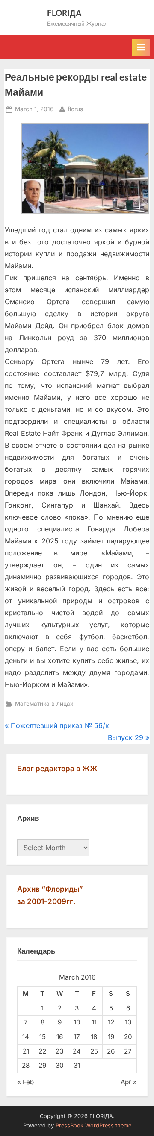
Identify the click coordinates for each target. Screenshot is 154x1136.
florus (75, 108)
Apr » (129, 1082)
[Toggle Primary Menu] (141, 47)
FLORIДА (64, 13)
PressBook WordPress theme (93, 1125)
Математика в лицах (44, 703)
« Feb (25, 1082)
